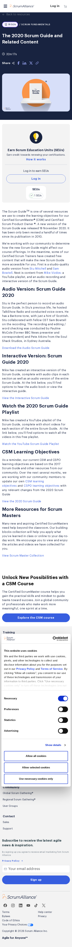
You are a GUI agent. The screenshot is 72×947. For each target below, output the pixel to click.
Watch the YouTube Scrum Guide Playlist (31, 444)
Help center (45, 912)
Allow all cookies (36, 756)
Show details (53, 745)
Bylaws (6, 916)
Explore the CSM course (36, 617)
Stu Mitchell (38, 268)
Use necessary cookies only (36, 778)
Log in (55, 6)
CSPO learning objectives (41, 485)
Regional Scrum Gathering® (19, 799)
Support (8, 829)
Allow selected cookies (36, 767)
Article (12, 24)
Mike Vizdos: (53, 272)
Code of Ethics (11, 920)
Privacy (42, 916)
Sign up (36, 879)
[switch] (63, 709)
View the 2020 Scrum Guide (21, 501)
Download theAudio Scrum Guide (25, 348)
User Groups (10, 806)
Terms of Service (52, 668)
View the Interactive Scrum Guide (25, 398)
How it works (36, 159)
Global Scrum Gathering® (18, 793)
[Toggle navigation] (5, 6)
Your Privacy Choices (15, 925)
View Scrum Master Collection (23, 555)
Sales (6, 822)
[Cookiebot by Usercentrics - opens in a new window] (52, 638)
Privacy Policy (25, 668)
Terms (5, 912)
